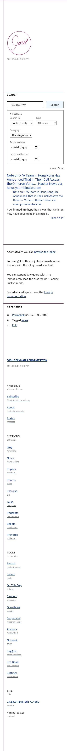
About (10, 407)
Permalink (18, 315)
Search (55, 104)
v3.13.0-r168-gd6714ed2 (23, 701)
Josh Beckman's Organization (27, 360)
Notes (10, 458)
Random (12, 596)
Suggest (12, 651)
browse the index (44, 251)
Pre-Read (13, 662)
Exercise (12, 491)
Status (11, 418)
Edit (14, 325)
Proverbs (12, 534)
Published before (19, 154)
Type (38, 117)
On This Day (14, 585)
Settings (12, 673)
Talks (10, 502)
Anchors (12, 629)
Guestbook (13, 607)
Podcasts (12, 512)
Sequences (13, 618)
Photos (11, 480)
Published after (18, 142)
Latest (11, 574)
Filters (17, 113)
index (24, 320)
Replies (11, 469)
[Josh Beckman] (19, 43)
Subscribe (13, 396)
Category (14, 130)
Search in (15, 117)
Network (12, 640)
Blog (9, 447)
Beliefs (11, 523)
